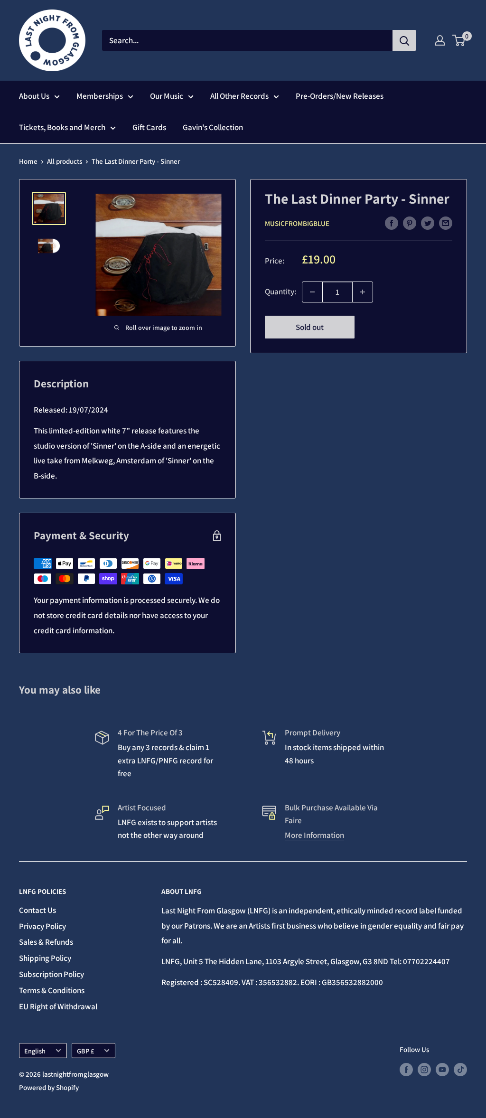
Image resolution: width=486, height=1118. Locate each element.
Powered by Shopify (49, 1087)
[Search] (404, 40)
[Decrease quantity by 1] (312, 292)
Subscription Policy (51, 974)
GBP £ (85, 1050)
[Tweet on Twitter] (427, 222)
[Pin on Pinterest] (409, 222)
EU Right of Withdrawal (58, 1006)
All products (64, 161)
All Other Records (239, 96)
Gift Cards (149, 127)
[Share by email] (445, 222)
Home (28, 161)
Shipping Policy (45, 958)
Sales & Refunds (46, 942)
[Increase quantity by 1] (363, 292)
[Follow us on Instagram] (424, 1069)
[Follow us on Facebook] (406, 1069)
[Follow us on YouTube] (442, 1069)
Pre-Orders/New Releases (339, 96)
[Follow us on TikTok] (460, 1069)
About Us (34, 96)
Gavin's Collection (213, 127)
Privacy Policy (42, 926)
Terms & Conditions (51, 990)
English (35, 1050)
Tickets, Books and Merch (62, 127)
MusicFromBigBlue (297, 223)
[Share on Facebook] (391, 222)
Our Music (166, 96)
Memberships (99, 96)
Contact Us (37, 910)
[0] (459, 40)
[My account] (440, 40)
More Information (314, 835)
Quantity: (280, 291)
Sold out (310, 327)
